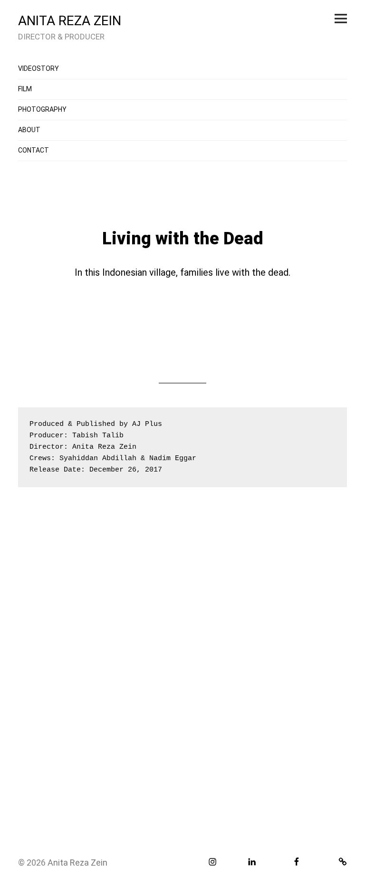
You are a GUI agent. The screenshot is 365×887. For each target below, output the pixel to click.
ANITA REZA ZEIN (69, 21)
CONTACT (33, 150)
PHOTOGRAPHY (42, 109)
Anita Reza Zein (77, 863)
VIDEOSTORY (38, 68)
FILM (25, 89)
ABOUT (29, 130)
